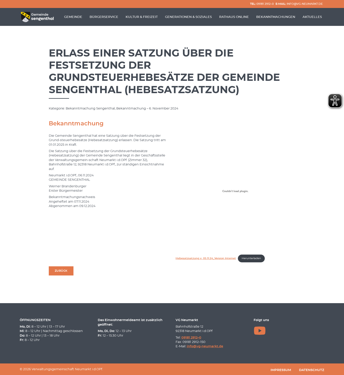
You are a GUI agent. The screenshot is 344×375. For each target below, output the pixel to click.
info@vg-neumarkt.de (299, 3)
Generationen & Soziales (188, 17)
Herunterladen (251, 258)
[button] (61, 271)
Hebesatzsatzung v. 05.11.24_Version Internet (206, 258)
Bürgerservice (104, 17)
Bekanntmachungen (275, 17)
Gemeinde (73, 17)
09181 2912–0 (262, 3)
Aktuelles (312, 17)
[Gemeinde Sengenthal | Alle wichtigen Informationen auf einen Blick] (38, 17)
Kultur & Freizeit (142, 17)
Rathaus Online (234, 17)
